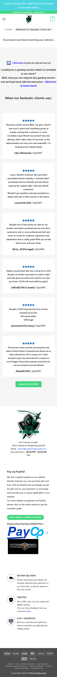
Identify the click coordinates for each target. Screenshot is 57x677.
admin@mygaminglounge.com (32, 449)
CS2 (17, 664)
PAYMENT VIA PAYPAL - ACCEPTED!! (28, 12)
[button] (4, 19)
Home (8, 29)
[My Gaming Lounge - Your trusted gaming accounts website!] (28, 19)
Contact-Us (37, 668)
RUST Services (28, 664)
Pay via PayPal (22, 668)
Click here (18, 62)
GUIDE (48, 666)
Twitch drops (36, 666)
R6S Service (43, 664)
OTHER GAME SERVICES (16, 666)
